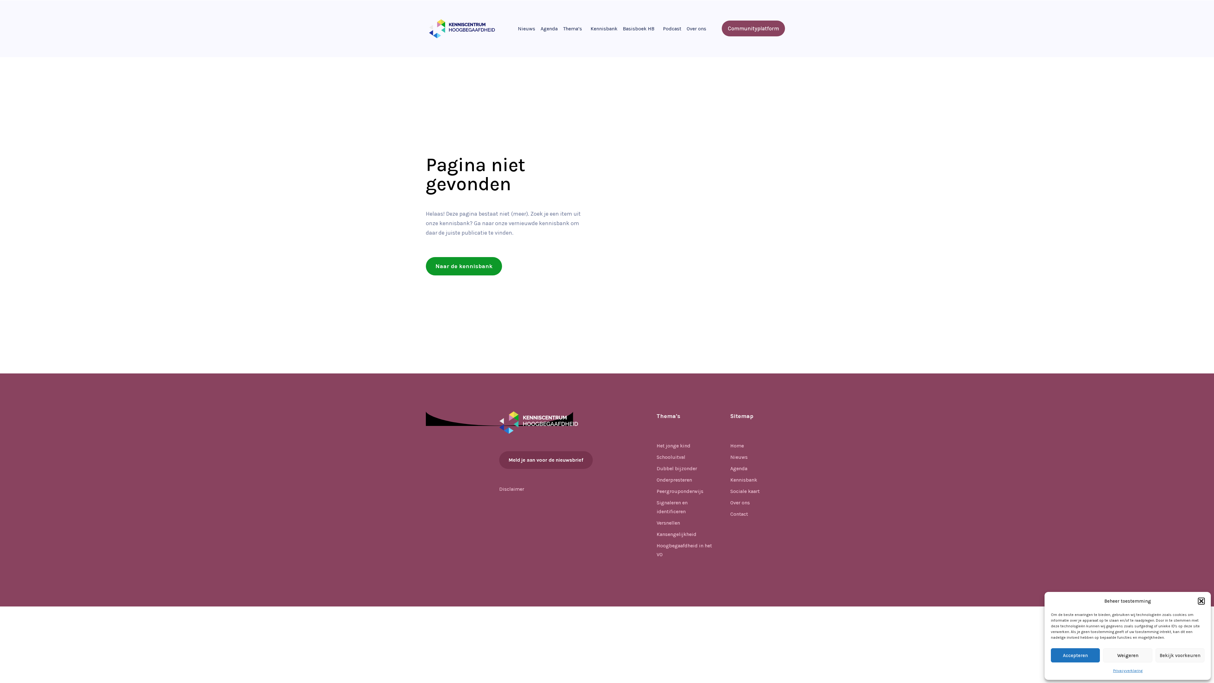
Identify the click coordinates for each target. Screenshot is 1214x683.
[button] (1201, 601)
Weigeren (1127, 655)
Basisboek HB (638, 29)
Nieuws (526, 29)
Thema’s (572, 29)
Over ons (696, 29)
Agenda (549, 29)
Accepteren (1075, 655)
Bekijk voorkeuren (1180, 655)
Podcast (672, 29)
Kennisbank (604, 29)
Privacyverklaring (1128, 670)
